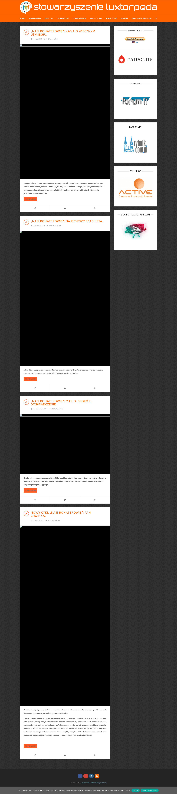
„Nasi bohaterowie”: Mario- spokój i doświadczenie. (61, 402)
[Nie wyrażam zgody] (174, 790)
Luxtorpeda (85, 783)
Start (22, 18)
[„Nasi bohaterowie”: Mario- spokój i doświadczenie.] (65, 444)
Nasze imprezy (35, 18)
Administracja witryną (99, 783)
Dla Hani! (49, 18)
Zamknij (136, 790)
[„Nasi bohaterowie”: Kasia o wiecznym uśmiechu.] (65, 111)
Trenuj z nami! (63, 18)
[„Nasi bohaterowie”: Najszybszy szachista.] (65, 298)
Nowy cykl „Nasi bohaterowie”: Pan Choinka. (61, 514)
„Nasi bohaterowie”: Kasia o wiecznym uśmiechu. (63, 32)
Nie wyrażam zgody (149, 790)
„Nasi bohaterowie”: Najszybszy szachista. (67, 221)
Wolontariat (111, 18)
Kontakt (124, 18)
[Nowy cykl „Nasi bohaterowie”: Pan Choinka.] (65, 616)
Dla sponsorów (79, 18)
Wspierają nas (96, 18)
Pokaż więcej (30, 199)
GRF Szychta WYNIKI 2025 (142, 18)
